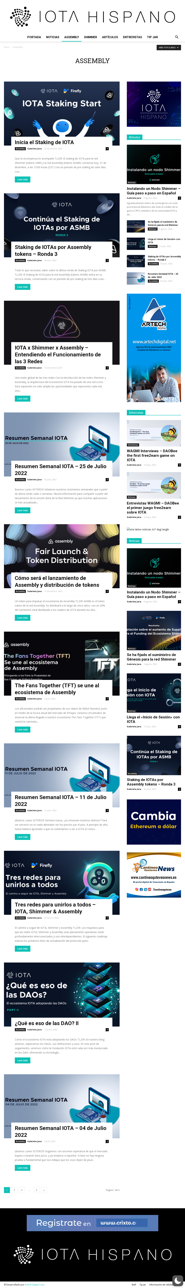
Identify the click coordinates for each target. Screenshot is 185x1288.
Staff (134, 1284)
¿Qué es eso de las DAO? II (47, 1023)
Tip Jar (152, 37)
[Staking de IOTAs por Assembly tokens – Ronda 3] (62, 225)
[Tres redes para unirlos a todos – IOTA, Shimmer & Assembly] (62, 883)
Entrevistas (132, 37)
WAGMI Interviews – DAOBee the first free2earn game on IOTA (152, 455)
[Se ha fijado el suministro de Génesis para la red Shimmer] (136, 226)
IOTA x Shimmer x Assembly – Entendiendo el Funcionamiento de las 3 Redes (58, 354)
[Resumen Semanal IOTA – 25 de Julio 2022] (62, 444)
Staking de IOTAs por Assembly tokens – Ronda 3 (151, 782)
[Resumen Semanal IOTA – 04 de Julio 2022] (62, 1106)
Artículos (110, 37)
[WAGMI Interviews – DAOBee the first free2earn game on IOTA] (154, 433)
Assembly (71, 37)
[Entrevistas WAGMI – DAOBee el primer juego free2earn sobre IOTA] (154, 485)
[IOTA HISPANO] (92, 16)
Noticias (52, 37)
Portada (34, 37)
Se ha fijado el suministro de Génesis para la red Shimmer (151, 657)
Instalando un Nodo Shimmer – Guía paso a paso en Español (153, 190)
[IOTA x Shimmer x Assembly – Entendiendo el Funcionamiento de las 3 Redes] (62, 333)
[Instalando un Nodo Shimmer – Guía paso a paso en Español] (154, 164)
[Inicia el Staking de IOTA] (62, 114)
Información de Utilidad (161, 1284)
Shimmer (90, 37)
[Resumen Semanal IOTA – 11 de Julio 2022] (62, 775)
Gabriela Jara (34, 148)
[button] (176, 37)
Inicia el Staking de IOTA (44, 142)
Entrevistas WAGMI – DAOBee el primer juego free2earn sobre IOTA (153, 507)
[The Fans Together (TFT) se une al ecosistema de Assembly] (62, 664)
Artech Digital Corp (34, 1284)
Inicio (6, 47)
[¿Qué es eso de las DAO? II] (62, 995)
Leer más (23, 179)
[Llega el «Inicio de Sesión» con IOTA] (136, 244)
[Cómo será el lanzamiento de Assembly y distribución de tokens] (62, 556)
